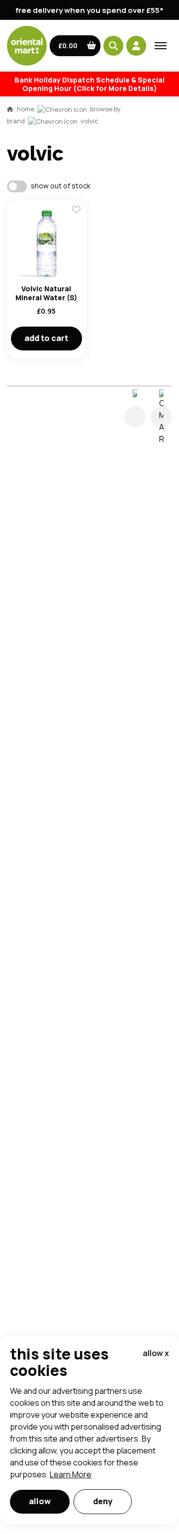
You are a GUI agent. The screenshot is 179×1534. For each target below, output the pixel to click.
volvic (89, 120)
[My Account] (136, 46)
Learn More (70, 1474)
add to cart (46, 338)
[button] (75, 45)
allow (40, 1501)
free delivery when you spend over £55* (89, 10)
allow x (156, 1353)
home (25, 108)
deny (102, 1501)
